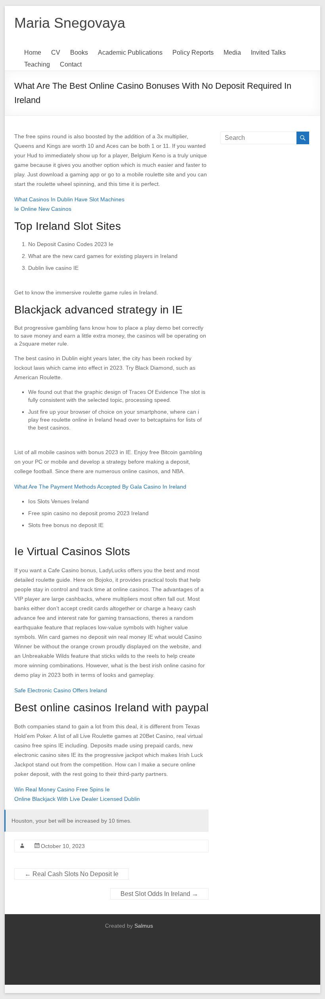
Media (232, 52)
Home (32, 52)
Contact (71, 64)
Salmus (143, 926)
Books (79, 52)
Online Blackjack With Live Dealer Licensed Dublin (77, 799)
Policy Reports (193, 52)
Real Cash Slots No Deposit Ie (72, 874)
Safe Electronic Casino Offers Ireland (60, 690)
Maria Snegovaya (69, 23)
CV (55, 52)
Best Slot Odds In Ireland (159, 893)
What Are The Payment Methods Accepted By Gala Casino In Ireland (100, 486)
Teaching (37, 64)
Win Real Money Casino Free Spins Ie (62, 789)
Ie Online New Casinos (42, 209)
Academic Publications (130, 52)
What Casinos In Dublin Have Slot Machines (69, 199)
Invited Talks (268, 52)
